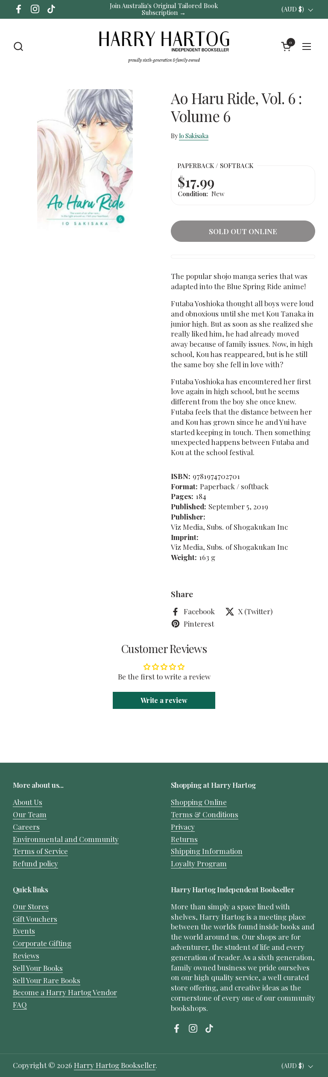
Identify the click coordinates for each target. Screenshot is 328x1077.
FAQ (20, 1004)
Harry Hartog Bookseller (114, 1065)
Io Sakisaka (193, 135)
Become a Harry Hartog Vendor (65, 992)
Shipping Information (207, 851)
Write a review (164, 700)
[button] (18, 46)
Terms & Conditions (204, 814)
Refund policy (35, 863)
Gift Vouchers (35, 918)
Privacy (183, 826)
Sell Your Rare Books (46, 980)
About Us (27, 802)
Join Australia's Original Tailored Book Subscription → (164, 9)
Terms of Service (40, 851)
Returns (184, 839)
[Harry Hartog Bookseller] (164, 46)
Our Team (30, 814)
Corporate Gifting (42, 943)
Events (24, 930)
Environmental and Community (66, 839)
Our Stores (31, 906)
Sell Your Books (38, 967)
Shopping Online (199, 802)
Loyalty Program (199, 863)
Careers (26, 826)
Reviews (26, 955)
